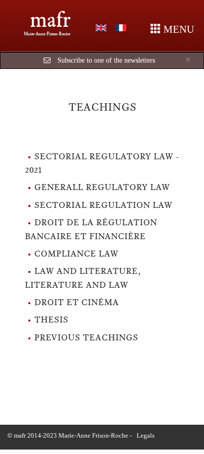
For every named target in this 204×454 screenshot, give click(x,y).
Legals (145, 435)
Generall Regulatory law (102, 187)
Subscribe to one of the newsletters (106, 60)
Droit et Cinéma (76, 302)
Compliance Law (76, 254)
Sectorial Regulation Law (103, 205)
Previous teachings (86, 337)
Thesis (51, 319)
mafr (50, 19)
